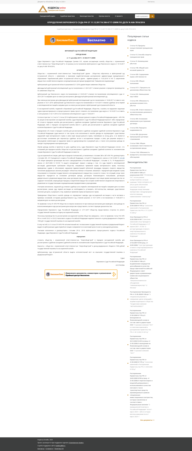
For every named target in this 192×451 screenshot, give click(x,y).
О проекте (118, 16)
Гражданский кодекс (47, 16)
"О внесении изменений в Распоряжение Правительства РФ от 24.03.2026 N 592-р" (141, 363)
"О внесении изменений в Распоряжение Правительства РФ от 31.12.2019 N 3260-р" (141, 207)
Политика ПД (59, 449)
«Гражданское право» (76, 443)
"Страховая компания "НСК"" (140, 344)
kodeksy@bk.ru (60, 446)
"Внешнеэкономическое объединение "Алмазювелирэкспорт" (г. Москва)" (141, 272)
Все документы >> (147, 420)
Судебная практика (67, 16)
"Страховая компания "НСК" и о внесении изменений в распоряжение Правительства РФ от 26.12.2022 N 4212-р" (141, 321)
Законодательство (87, 16)
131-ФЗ (122, 158)
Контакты (151, 2)
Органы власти (104, 16)
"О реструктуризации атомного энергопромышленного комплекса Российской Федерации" (141, 246)
